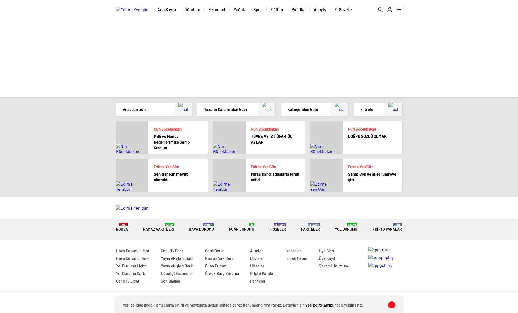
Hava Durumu (201, 227)
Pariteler (310, 227)
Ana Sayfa (166, 9)
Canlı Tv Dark (172, 250)
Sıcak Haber (297, 258)
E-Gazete (343, 9)
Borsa (122, 227)
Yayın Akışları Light (177, 258)
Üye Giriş (326, 250)
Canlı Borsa (215, 250)
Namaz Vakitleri (158, 227)
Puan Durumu (241, 227)
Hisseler (277, 227)
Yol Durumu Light (131, 265)
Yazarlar (293, 250)
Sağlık (239, 9)
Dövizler (257, 258)
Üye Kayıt (327, 258)
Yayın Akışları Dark (177, 265)
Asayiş (320, 9)
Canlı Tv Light (127, 280)
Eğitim (277, 9)
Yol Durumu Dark (130, 273)
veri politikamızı (319, 304)
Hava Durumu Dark (132, 258)
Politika (298, 9)
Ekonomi (217, 9)
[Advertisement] (259, 59)
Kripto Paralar (387, 227)
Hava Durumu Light (132, 250)
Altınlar (256, 250)
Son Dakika (170, 280)
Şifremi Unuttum (333, 265)
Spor (257, 9)
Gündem (192, 9)
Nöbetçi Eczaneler (177, 273)
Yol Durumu (346, 227)
